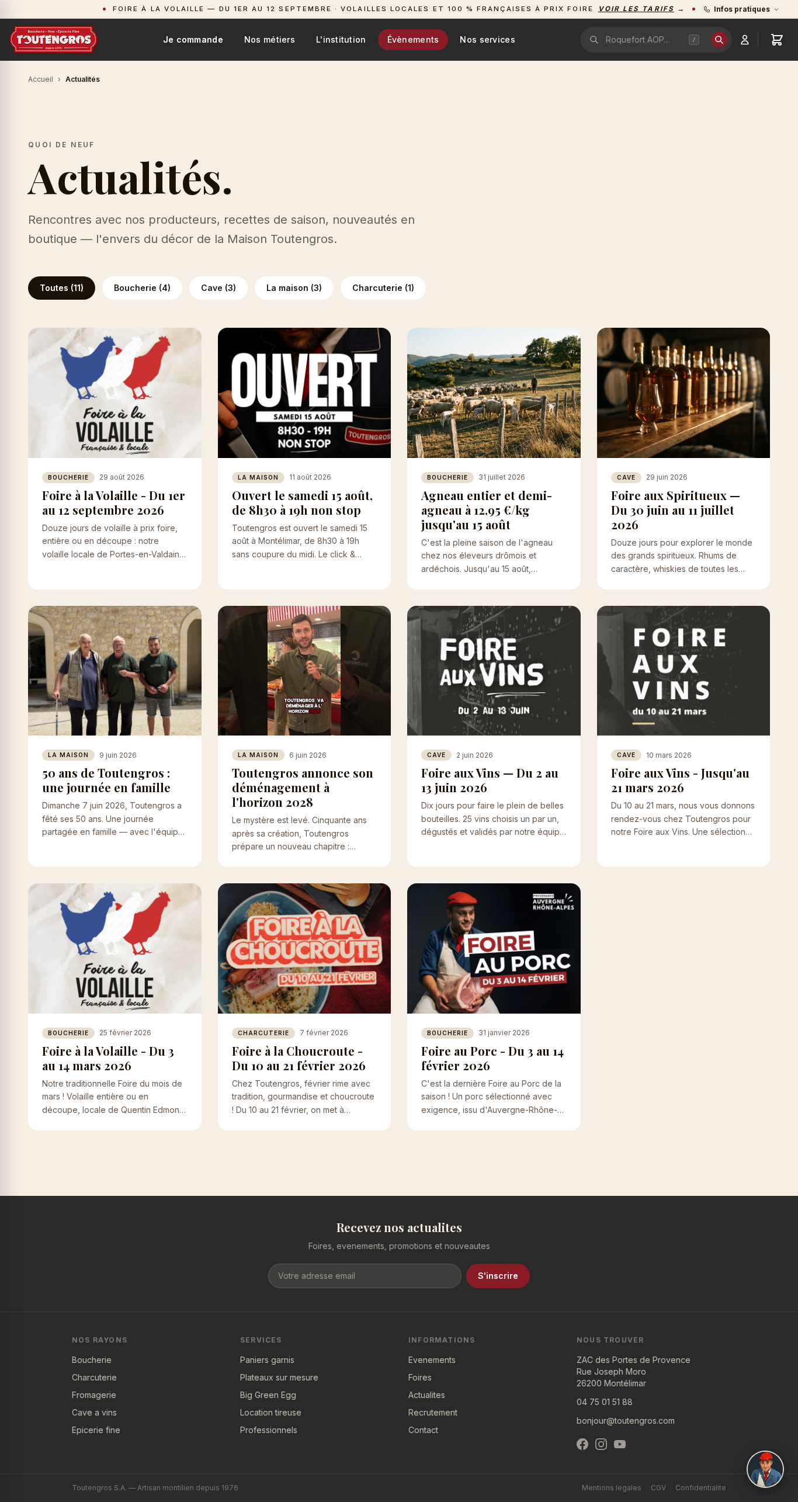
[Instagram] (601, 1444)
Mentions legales (611, 1487)
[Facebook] (582, 1444)
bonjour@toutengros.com (626, 1420)
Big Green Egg (268, 1395)
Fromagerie (94, 1395)
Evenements (432, 1360)
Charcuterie (94, 1377)
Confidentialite (700, 1487)
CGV (658, 1487)
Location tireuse (270, 1412)
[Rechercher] (719, 40)
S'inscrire (498, 1276)
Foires (420, 1377)
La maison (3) (294, 288)
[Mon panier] (777, 39)
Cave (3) (218, 288)
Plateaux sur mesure (279, 1377)
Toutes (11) (62, 288)
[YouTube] (620, 1444)
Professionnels (268, 1430)
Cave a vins (94, 1412)
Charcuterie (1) (383, 288)
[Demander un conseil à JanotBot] (765, 1469)
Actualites (426, 1395)
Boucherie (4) (142, 288)
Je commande (193, 39)
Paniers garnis (267, 1360)
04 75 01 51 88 (605, 1402)
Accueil (40, 79)
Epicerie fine (96, 1430)
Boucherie (92, 1360)
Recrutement (432, 1412)
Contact (423, 1430)
